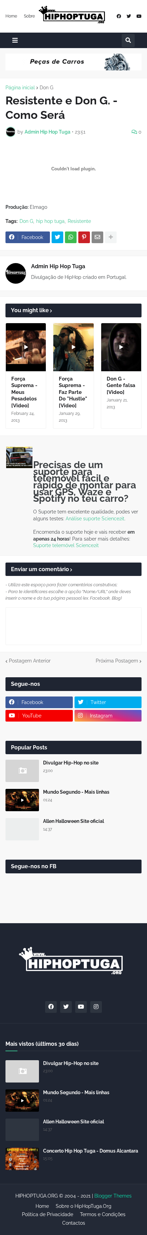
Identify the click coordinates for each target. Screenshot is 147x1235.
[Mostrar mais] (111, 237)
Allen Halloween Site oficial (73, 821)
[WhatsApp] (71, 237)
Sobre (29, 16)
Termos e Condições (102, 1214)
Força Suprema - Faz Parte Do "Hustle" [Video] (73, 392)
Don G (46, 87)
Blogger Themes (113, 1196)
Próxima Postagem (117, 661)
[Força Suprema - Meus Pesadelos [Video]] (26, 347)
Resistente (79, 221)
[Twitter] (57, 237)
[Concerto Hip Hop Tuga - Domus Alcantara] (22, 1159)
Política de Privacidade (47, 1214)
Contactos (73, 1223)
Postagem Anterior (30, 661)
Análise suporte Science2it (95, 518)
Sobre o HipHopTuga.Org (83, 1206)
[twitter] (128, 16)
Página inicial (20, 87)
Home (11, 16)
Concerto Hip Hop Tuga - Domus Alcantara (90, 1151)
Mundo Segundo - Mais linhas (76, 792)
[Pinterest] (84, 237)
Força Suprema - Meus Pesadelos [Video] (24, 392)
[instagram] (96, 1007)
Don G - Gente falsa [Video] (121, 385)
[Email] (97, 237)
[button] (15, 40)
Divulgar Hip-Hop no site (70, 763)
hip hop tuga (50, 221)
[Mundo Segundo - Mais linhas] (22, 800)
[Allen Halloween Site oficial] (22, 829)
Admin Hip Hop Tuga (58, 266)
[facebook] (119, 16)
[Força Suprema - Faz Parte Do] (73, 347)
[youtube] (139, 16)
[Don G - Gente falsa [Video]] (121, 347)
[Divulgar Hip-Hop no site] (22, 771)
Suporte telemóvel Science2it (66, 545)
